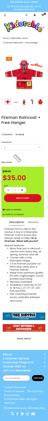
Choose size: (6, 142)
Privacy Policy (35, 391)
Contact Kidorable (15, 387)
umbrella (23, 297)
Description (16, 222)
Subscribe (38, 378)
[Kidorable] (24, 26)
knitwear (35, 297)
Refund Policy (12, 395)
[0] (42, 15)
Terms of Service (14, 391)
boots (13, 297)
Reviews (33, 222)
